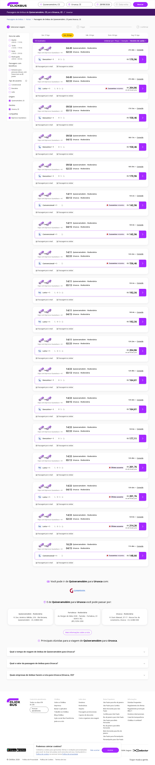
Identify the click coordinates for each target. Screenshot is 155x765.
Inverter (69, 12)
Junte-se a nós (59, 721)
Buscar (140, 4)
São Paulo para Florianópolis (113, 736)
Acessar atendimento (36, 710)
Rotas (28, 19)
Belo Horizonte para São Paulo (111, 710)
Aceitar (110, 750)
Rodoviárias (83, 706)
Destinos (82, 702)
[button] (140, 50)
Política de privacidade (70, 754)
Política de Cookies (46, 760)
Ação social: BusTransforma (64, 718)
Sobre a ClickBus (60, 702)
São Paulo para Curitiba (111, 706)
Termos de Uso (60, 760)
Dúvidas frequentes (134, 702)
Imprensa (57, 706)
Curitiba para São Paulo (111, 714)
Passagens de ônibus (15, 19)
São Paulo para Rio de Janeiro (113, 702)
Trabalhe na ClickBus (61, 712)
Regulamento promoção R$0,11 (136, 710)
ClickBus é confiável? (135, 720)
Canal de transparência (136, 717)
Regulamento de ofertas (136, 706)
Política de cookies (42, 754)
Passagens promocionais (88, 712)
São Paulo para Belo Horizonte (110, 721)
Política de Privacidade (30, 760)
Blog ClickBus (59, 715)
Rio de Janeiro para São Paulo (113, 717)
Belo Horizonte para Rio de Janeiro (112, 732)
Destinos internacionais (136, 714)
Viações (81, 709)
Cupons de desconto (86, 715)
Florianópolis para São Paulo (113, 739)
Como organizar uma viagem (89, 718)
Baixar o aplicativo (60, 709)
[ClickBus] (17, 4)
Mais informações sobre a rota (77, 632)
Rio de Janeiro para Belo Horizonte (111, 727)
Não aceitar (95, 750)
